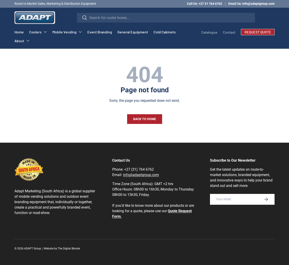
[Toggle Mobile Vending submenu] (80, 32)
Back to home (144, 119)
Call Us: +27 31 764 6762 (204, 4)
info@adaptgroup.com (141, 175)
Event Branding (99, 32)
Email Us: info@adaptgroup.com (251, 4)
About (19, 41)
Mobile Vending (64, 32)
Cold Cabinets (165, 32)
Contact (229, 32)
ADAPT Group (32, 248)
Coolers (35, 32)
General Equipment (132, 32)
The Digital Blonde (69, 248)
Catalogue (209, 32)
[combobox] (166, 18)
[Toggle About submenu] (27, 40)
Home (19, 32)
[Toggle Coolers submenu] (45, 32)
